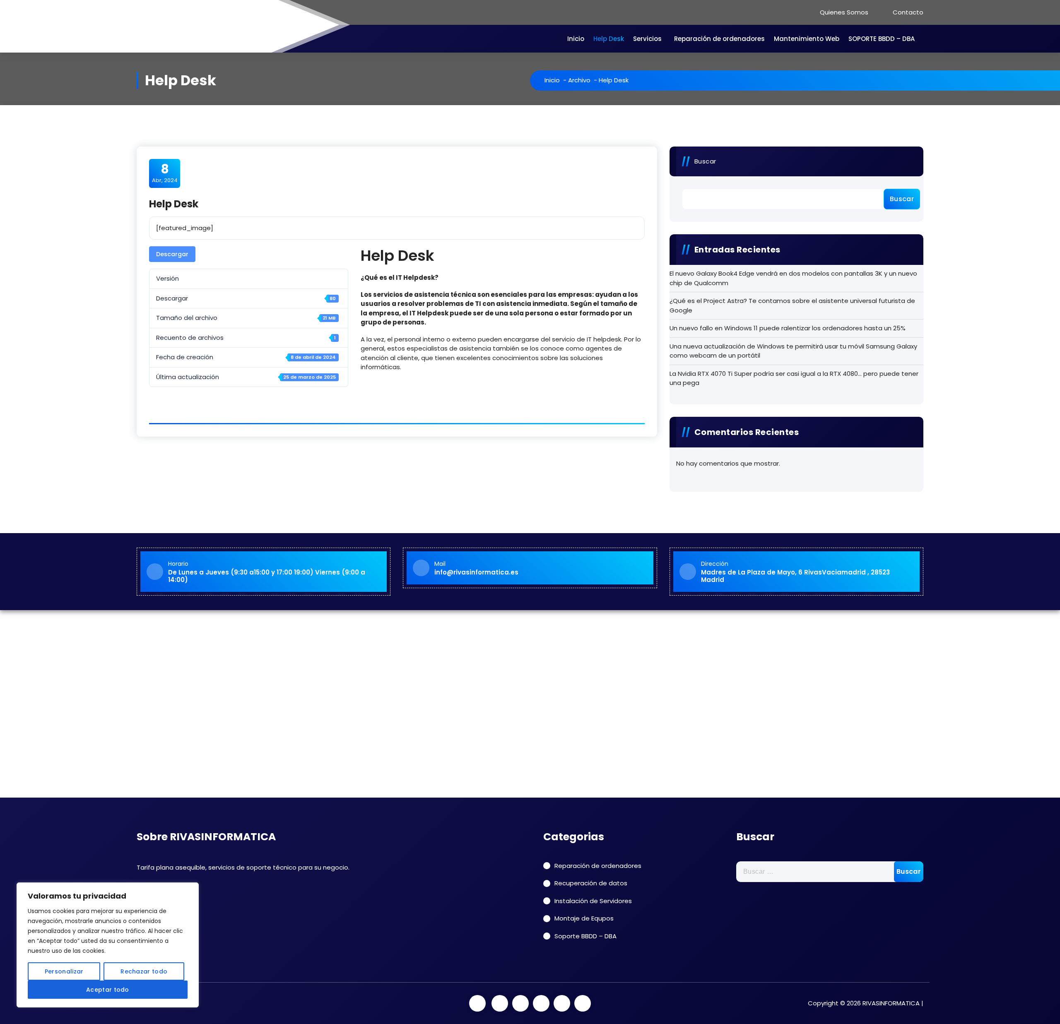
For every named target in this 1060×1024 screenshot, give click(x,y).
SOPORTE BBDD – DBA (881, 38)
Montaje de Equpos (584, 918)
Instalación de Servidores (593, 901)
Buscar (705, 161)
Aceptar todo (107, 990)
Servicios (647, 38)
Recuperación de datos (590, 883)
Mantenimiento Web (806, 38)
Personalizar (64, 971)
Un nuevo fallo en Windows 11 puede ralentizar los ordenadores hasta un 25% (788, 328)
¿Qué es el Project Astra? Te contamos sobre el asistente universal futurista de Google (792, 305)
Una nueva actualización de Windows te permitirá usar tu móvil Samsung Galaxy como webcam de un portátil (793, 351)
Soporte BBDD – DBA (585, 936)
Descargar (172, 254)
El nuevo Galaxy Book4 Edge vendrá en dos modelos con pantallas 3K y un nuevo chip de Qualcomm (793, 278)
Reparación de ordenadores (719, 38)
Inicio (575, 38)
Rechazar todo (143, 971)
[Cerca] (190, 889)
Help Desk (608, 38)
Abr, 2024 (165, 173)
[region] (108, 944)
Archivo (579, 80)
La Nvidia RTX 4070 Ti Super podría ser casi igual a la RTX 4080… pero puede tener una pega (794, 378)
